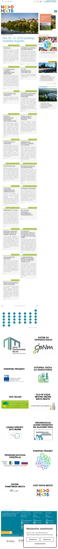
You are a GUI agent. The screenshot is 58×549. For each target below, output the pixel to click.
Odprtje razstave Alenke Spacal (28, 49)
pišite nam (5, 532)
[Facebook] (2, 1)
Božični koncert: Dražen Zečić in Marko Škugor (11, 233)
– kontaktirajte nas (50, 1)
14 (30, 316)
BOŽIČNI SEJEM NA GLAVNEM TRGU (28, 167)
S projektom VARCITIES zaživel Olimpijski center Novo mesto (46, 105)
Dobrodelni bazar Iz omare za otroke (27, 143)
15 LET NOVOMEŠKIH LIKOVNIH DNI (26, 71)
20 (25, 319)
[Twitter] (11, 1)
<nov (2, 306)
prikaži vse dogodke (32, 327)
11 (14, 316)
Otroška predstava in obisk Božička (9, 190)
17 (9, 319)
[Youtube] (8, 1)
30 (3, 325)
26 (19, 322)
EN (41, 1)
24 (9, 322)
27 (25, 322)
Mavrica (7, 48)
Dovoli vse (33, 539)
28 (30, 322)
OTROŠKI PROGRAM (28, 189)
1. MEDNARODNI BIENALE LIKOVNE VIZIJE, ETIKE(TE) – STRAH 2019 (28, 259)
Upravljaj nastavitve (40, 543)
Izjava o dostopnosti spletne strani (10, 535)
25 (14, 322)
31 (9, 325)
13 (25, 316)
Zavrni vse (47, 539)
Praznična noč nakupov (10, 94)
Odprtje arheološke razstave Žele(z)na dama (10, 119)
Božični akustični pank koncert (11, 283)
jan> (37, 306)
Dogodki (4, 34)
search (34, 1)
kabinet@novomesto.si (37, 520)
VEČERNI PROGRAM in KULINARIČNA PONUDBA (28, 95)
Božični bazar (9, 166)
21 (30, 319)
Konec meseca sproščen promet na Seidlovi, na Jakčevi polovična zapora (47, 78)
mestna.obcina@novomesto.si (26, 520)
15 (35, 316)
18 (14, 319)
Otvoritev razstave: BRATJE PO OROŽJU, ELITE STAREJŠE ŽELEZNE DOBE (28, 234)
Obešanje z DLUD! (11, 210)
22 (35, 319)
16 (3, 319)
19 (19, 319)
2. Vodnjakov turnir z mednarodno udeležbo (9, 72)
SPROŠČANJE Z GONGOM (9, 143)
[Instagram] (5, 1)
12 (19, 316)
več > (5, 62)
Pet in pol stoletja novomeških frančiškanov (27, 212)
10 (9, 316)
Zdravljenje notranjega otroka (26, 118)
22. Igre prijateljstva (48, 53)
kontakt (37, 1)
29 (35, 322)
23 (3, 322)
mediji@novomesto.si (49, 520)
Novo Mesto (10, 9)
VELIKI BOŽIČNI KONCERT (9, 258)
